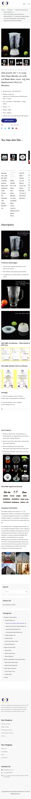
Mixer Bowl (8, 650)
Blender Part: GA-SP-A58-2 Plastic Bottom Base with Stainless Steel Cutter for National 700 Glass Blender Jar (4, 190)
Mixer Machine (9, 656)
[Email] (16, 128)
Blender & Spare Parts (21, 10)
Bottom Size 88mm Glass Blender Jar (14, 14)
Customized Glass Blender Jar (14, 632)
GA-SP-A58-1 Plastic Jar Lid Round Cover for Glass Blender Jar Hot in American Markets (22, 185)
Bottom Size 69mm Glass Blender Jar (16, 626)
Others (6, 677)
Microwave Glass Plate (11, 662)
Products (9, 10)
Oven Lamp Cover (10, 671)
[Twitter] (5, 128)
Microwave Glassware (11, 665)
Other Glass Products (10, 668)
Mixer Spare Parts (10, 653)
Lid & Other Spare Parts (11, 641)
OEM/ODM (8, 674)
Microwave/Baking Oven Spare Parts (14, 659)
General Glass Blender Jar (13, 629)
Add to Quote (9, 120)
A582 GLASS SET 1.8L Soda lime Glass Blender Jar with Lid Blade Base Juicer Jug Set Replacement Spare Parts (13, 198)
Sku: (2, 125)
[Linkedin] (9, 128)
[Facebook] (1, 128)
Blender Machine (10, 644)
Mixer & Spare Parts (9, 647)
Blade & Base (8, 638)
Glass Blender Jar (9, 12)
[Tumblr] (12, 128)
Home (3, 10)
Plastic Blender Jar (10, 635)
